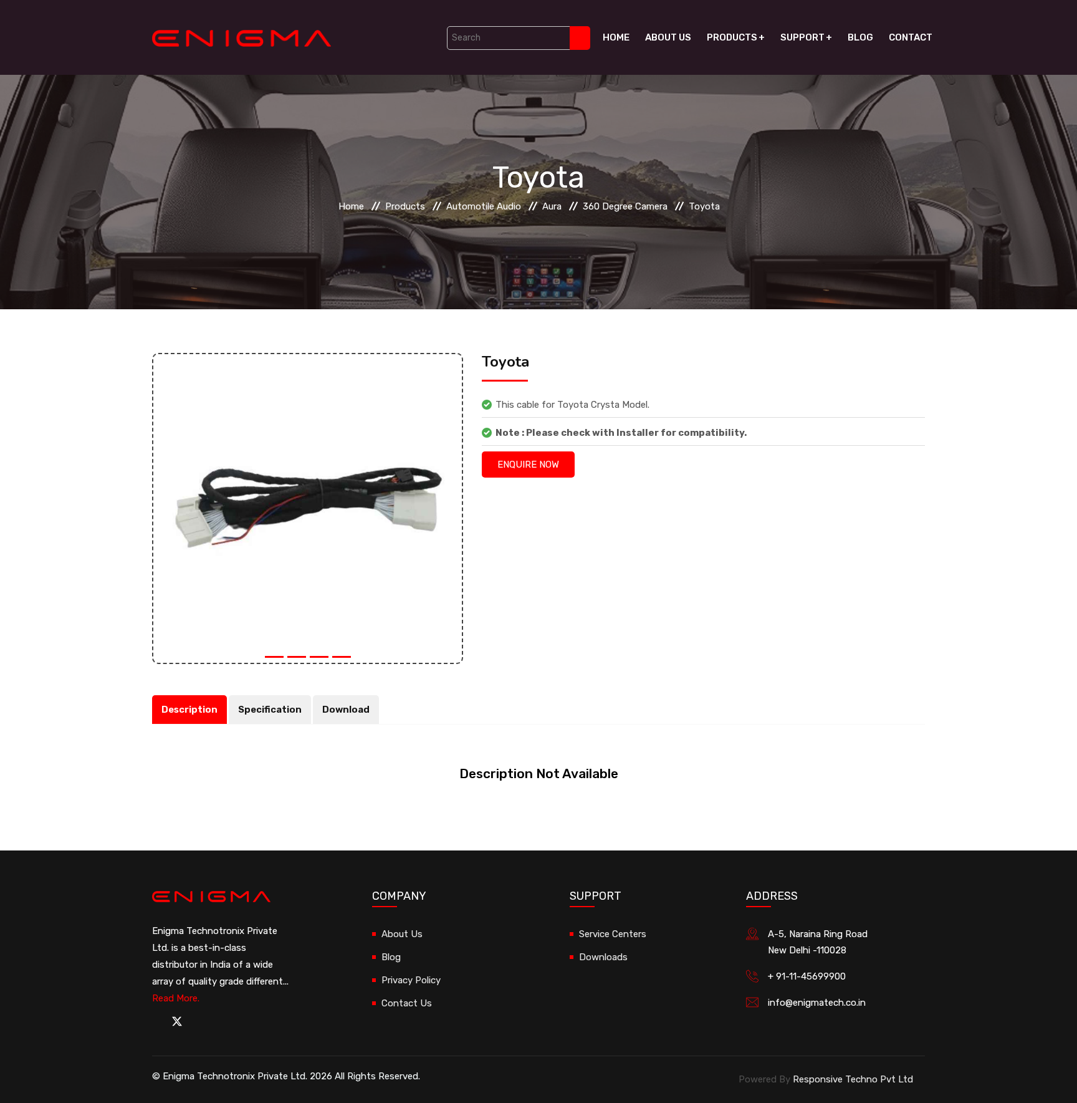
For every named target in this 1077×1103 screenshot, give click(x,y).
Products (732, 37)
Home (616, 37)
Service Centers (612, 934)
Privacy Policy (411, 980)
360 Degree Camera (625, 206)
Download (346, 709)
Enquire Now (528, 464)
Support (802, 37)
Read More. (175, 998)
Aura (552, 206)
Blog (860, 37)
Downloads (603, 957)
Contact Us (406, 1003)
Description (189, 709)
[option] (307, 508)
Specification (270, 709)
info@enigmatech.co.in (817, 1002)
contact (910, 37)
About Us (668, 37)
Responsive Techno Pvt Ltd (853, 1079)
